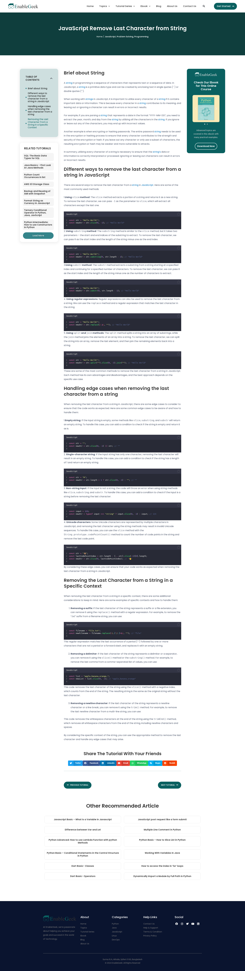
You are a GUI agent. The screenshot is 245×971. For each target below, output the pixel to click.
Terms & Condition (152, 931)
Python (115, 923)
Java (114, 927)
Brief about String (37, 88)
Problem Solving (125, 36)
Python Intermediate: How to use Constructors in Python (38, 225)
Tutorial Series (124, 6)
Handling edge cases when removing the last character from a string (40, 110)
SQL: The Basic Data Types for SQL (35, 157)
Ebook (144, 6)
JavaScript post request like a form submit (162, 819)
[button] (204, 6)
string (69, 83)
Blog (158, 6)
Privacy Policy (150, 935)
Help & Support (150, 927)
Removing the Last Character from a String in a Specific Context (38, 123)
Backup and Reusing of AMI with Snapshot (37, 192)
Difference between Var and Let (83, 829)
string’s (157, 151)
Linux (114, 935)
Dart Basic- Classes (82, 865)
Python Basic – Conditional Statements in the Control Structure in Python (83, 854)
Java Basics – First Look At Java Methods (37, 166)
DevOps (116, 939)
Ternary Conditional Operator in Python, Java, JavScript (35, 213)
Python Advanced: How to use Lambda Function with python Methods (83, 841)
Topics (103, 6)
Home (90, 6)
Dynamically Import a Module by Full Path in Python (162, 876)
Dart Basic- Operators (82, 876)
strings (89, 99)
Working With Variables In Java (162, 852)
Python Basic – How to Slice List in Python (162, 839)
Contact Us (189, 6)
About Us (172, 6)
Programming (141, 36)
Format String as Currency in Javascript (37, 202)
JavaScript (110, 36)
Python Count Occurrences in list (34, 176)
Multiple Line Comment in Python (162, 829)
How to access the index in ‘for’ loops (162, 865)
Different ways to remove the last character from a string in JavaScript (38, 97)
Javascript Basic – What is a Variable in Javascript (83, 819)
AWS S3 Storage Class (36, 184)
